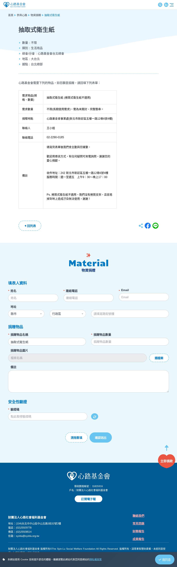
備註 (13, 367)
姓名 (13, 291)
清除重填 (76, 437)
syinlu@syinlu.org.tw (27, 535)
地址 (13, 306)
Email (125, 290)
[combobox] (26, 314)
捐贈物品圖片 (19, 350)
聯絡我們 (138, 516)
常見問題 (138, 523)
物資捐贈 (36, 15)
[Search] (160, 5)
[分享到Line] (155, 226)
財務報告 (138, 531)
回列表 (31, 226)
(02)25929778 (23, 527)
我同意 (166, 559)
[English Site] (166, 5)
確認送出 (100, 437)
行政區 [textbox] (56, 314)
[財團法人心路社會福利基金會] (88, 475)
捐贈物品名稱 (19, 334)
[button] (166, 449)
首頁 (10, 15)
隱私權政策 (96, 559)
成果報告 (138, 539)
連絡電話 (72, 291)
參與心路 (22, 15)
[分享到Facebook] (148, 226)
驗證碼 (15, 409)
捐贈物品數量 (102, 334)
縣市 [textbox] (14, 314)
